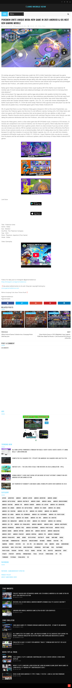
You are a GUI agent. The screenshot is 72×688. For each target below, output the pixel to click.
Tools (35, 554)
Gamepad (4, 544)
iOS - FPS (29, 544)
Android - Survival (31, 534)
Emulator (24, 540)
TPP (56, 554)
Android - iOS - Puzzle (8, 517)
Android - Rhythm (18, 531)
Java (46, 544)
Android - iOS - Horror (36, 511)
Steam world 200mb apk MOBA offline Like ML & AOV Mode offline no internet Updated (13, 322)
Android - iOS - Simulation (9, 521)
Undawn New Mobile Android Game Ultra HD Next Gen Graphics (34, 610)
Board (47, 537)
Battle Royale (32, 537)
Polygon (14, 550)
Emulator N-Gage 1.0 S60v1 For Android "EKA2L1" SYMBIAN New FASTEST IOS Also (39, 642)
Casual (61, 537)
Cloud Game (5, 540)
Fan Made (42, 540)
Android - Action (27, 498)
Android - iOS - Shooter (49, 517)
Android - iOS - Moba (35, 26)
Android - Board (35, 501)
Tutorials (13, 557)
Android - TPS (42, 534)
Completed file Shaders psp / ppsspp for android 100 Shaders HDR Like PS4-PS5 (39, 458)
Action (4, 498)
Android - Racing (6, 531)
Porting (20, 550)
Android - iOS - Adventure (57, 504)
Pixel (52, 547)
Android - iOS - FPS (23, 511)
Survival (18, 554)
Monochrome (65, 544)
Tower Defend (49, 554)
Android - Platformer (32, 527)
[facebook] (62, 2)
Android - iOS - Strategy (39, 521)
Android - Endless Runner (60, 501)
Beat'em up (41, 537)
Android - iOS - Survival (54, 521)
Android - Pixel (20, 527)
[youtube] (70, 2)
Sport (65, 550)
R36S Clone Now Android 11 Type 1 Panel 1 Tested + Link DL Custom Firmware (38, 674)
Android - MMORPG (37, 524)
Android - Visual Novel (8, 537)
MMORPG (52, 544)
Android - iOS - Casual (54, 508)
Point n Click (5, 550)
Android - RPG (29, 531)
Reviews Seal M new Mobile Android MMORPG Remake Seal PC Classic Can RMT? (39, 602)
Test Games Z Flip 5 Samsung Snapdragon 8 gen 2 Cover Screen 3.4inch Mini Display (39, 658)
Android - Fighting (7, 504)
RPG (45, 550)
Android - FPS (18, 504)
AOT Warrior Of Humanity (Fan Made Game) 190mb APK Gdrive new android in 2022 (39, 484)
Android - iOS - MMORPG (51, 511)
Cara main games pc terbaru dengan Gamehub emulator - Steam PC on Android (39, 625)
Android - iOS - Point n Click (56, 514)
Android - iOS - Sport (24, 521)
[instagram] (67, 2)
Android (18, 498)
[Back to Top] (69, 685)
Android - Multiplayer (61, 524)
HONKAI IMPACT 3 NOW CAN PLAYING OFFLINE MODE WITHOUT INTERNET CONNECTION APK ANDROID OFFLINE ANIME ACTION (39, 476)
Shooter (50, 550)
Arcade (24, 537)
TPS (60, 554)
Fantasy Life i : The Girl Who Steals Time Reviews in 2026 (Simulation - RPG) (38, 467)
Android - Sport (6, 534)
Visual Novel (21, 557)
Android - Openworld (8, 527)
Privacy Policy (6, 575)
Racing (33, 550)
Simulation (58, 550)
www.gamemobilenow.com (10, 288)
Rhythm (39, 550)
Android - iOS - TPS (7, 524)
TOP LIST (41, 554)
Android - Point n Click (46, 527)
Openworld (38, 547)
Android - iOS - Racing (22, 517)
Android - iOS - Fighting (8, 511)
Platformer (59, 547)
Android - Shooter (40, 531)
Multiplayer (5, 547)
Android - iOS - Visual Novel (22, 524)
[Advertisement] (35, 393)
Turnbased (5, 557)
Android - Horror (29, 504)
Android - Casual (46, 501)
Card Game (54, 537)
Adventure (11, 498)
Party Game (46, 547)
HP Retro (18, 544)
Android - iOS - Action (42, 504)
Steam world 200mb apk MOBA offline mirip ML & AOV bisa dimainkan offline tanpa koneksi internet (36, 321)
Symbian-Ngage (27, 554)
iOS (24, 544)
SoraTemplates (2, 685)
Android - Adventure (39, 498)
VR (28, 557)
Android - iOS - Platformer (39, 514)
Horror (11, 544)
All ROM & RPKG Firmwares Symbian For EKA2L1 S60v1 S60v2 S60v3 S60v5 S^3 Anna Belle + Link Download (40, 451)
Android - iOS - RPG (36, 517)
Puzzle (27, 550)
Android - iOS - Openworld (23, 514)
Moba (43, 26)
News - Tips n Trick (16, 547)
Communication (15, 540)
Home (4, 14)
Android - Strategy (18, 534)
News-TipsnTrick (28, 547)
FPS (61, 540)
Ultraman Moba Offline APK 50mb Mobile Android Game (58, 323)
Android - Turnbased (53, 534)
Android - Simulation (53, 531)
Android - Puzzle (59, 527)
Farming (49, 540)
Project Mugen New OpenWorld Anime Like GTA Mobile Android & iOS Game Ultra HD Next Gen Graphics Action (41, 594)
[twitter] (64, 2)
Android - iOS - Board (40, 508)
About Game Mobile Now (9, 577)
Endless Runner (33, 540)
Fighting (56, 540)
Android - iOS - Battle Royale (24, 508)
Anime (18, 537)
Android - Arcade (52, 498)
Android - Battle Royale (8, 501)
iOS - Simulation (38, 544)
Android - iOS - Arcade (8, 508)
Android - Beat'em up (23, 501)
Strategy (11, 554)
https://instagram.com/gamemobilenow (13, 282)
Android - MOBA (7, 313)
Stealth (4, 554)
